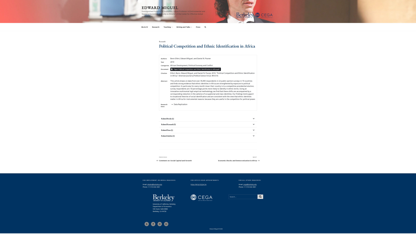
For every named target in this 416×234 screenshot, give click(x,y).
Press (198, 27)
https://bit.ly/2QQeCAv (198, 184)
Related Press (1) (167, 130)
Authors (164, 59)
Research (155, 27)
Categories (165, 66)
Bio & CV (144, 27)
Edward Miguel (160, 7)
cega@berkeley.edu (250, 184)
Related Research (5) (168, 124)
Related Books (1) (167, 119)
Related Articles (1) (168, 136)
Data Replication (180, 104)
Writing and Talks (183, 27)
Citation (164, 73)
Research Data (164, 105)
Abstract (164, 81)
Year (162, 62)
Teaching (167, 27)
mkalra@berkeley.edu (154, 184)
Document (164, 69)
